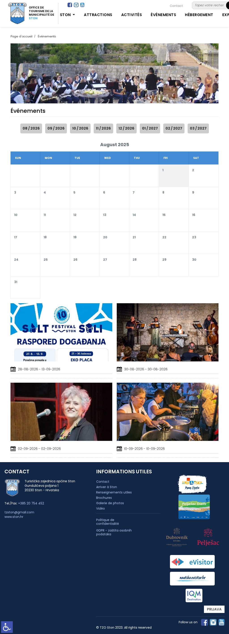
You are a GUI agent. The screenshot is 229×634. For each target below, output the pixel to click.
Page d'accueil (21, 36)
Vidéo (100, 508)
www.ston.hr (13, 516)
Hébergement (199, 14)
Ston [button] (66, 14)
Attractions (98, 14)
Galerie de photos (110, 503)
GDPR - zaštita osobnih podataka (114, 532)
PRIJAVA (214, 609)
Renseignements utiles (114, 492)
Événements (163, 14)
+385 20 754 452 (31, 503)
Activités (131, 14)
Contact (176, 6)
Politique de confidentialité (107, 522)
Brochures (104, 497)
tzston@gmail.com (19, 512)
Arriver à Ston (106, 487)
